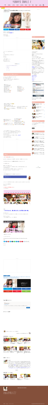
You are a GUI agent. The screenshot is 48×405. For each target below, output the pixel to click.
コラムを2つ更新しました (39, 114)
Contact (40, 5)
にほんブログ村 (34, 99)
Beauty (33, 5)
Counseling (21, 5)
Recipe (29, 5)
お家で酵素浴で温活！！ (39, 107)
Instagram (9, 5)
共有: (7, 68)
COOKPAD (33, 67)
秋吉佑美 (10, 32)
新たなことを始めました (39, 117)
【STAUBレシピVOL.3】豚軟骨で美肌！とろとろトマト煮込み (39, 149)
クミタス (33, 80)
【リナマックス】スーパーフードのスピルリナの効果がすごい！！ (39, 133)
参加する (43, 94)
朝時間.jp (33, 66)
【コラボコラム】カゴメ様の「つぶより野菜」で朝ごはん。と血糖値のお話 (39, 141)
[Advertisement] (10, 44)
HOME (5, 5)
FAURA (33, 79)
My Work (18, 5)
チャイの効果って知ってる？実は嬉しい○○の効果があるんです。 (39, 145)
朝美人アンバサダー (27, 367)
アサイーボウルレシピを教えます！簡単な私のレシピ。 (39, 153)
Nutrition (26, 5)
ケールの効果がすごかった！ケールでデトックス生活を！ (39, 137)
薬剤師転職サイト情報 (39, 104)
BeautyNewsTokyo (23, 367)
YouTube (13, 5)
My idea (36, 5)
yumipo (9, 360)
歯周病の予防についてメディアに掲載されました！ (40, 111)
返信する (28, 307)
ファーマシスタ (34, 77)
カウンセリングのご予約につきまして (11, 65)
